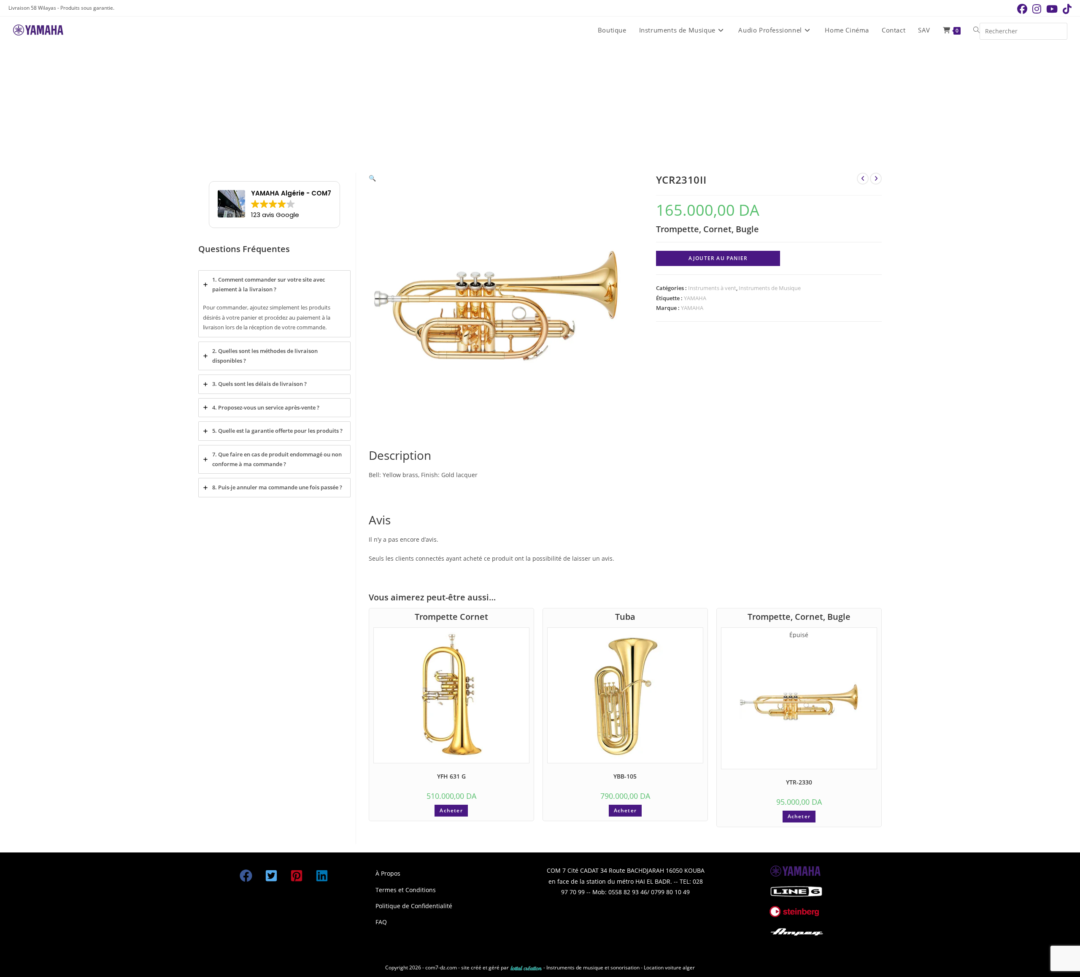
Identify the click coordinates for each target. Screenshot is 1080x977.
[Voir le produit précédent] (863, 179)
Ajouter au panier (718, 258)
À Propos (387, 873)
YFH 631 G (451, 776)
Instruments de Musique (770, 288)
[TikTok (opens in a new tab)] (1066, 9)
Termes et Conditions (405, 890)
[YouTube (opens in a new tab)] (1052, 9)
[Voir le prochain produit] (876, 179)
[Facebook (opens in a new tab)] (1022, 9)
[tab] (274, 303)
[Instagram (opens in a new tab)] (1037, 9)
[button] (372, 178)
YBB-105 (625, 776)
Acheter (451, 810)
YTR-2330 (799, 782)
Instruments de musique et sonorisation (593, 967)
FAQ (381, 922)
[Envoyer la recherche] (1058, 30)
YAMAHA (695, 298)
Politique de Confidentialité (413, 906)
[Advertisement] (540, 107)
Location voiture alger (669, 967)
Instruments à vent (712, 288)
